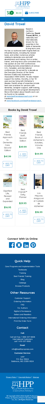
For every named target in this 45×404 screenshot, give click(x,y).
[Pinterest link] (33, 245)
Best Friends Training (22, 276)
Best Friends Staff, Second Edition (22, 135)
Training (22, 273)
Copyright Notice (24, 377)
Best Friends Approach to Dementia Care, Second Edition (7, 141)
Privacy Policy (11, 377)
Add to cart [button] (8, 164)
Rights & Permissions (22, 311)
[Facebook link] (12, 245)
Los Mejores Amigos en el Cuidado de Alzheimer (39, 199)
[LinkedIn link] (26, 245)
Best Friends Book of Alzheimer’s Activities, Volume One (38, 140)
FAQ (22, 305)
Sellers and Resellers (22, 314)
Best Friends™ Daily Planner (22, 193)
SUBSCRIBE (34, 13)
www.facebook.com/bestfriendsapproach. (24, 101)
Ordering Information (22, 301)
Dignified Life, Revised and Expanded (7, 196)
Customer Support (22, 298)
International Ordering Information (22, 318)
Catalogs (22, 283)
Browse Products (22, 286)
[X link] (19, 245)
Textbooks (22, 270)
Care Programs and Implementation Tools (22, 266)
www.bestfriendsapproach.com (19, 96)
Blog (22, 279)
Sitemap (36, 377)
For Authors (22, 308)
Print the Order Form (22, 321)
